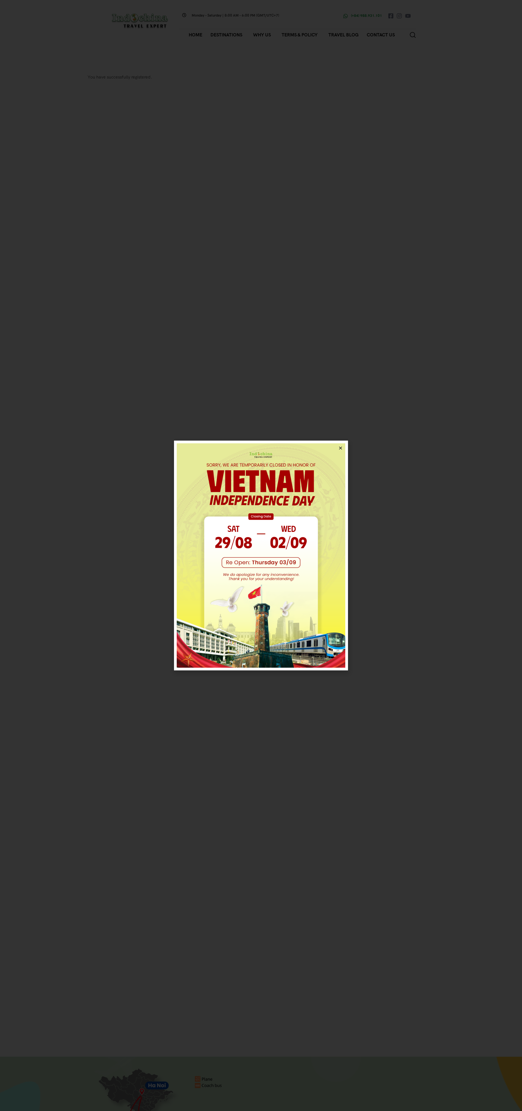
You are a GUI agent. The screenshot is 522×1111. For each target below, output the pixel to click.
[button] (340, 448)
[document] (261, 555)
